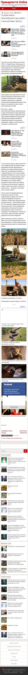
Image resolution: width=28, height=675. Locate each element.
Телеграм (19, 298)
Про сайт (14, 663)
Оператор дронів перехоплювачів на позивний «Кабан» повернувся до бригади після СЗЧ (17, 536)
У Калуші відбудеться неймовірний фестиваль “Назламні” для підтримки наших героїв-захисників (17, 570)
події (12, 438)
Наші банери (14, 660)
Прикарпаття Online (14, 2)
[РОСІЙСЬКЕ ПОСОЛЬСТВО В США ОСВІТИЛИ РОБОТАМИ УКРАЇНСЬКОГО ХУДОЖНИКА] (4, 565)
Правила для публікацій (14, 646)
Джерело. (4, 425)
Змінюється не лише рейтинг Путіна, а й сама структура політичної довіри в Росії (15, 510)
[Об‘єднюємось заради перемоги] (4, 550)
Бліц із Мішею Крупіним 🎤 (15, 493)
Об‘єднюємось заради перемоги (16, 546)
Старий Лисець (18, 438)
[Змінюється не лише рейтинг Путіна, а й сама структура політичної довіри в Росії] (4, 513)
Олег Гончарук (6, 438)
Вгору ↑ (22, 672)
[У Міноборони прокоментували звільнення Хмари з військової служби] (4, 505)
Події (11, 13)
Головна (6, 13)
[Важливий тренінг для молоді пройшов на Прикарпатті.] (4, 558)
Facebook (23, 301)
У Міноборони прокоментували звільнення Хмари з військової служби (16, 502)
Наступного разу (14, 407)
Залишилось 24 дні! (13, 486)
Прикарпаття (8, 435)
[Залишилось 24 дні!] (4, 490)
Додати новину (14, 643)
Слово (14, 657)
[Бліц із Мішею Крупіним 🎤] (4, 497)
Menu (14, 8)
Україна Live (14, 653)
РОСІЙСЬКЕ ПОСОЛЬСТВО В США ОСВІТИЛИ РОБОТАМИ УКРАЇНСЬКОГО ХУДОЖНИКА (17, 563)
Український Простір (14, 650)
